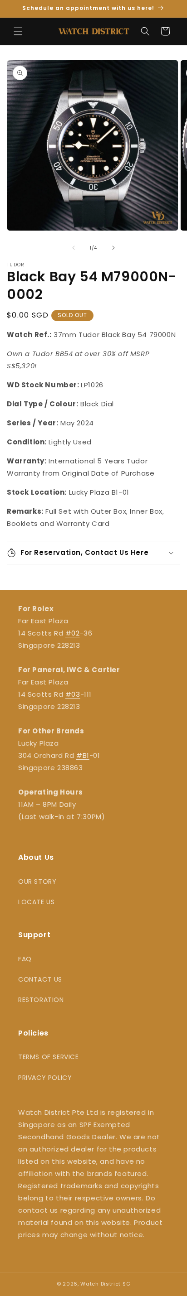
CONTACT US (40, 979)
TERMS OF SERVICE (48, 1056)
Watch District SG (105, 1283)
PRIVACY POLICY (45, 1077)
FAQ (25, 959)
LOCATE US (36, 901)
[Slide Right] (113, 248)
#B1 (82, 755)
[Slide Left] (74, 248)
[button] (18, 31)
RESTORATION (41, 999)
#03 (72, 694)
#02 (72, 633)
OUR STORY (37, 881)
